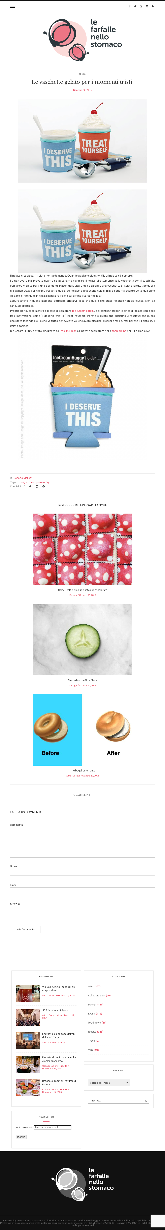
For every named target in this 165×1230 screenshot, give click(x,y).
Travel (91, 1040)
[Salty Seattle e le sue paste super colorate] (82, 550)
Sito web (15, 903)
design (23, 482)
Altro (68, 775)
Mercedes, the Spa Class (82, 680)
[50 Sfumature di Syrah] (28, 1017)
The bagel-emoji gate (82, 770)
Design (82, 74)
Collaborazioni (50, 1066)
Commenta (16, 824)
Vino (51, 995)
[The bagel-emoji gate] (82, 731)
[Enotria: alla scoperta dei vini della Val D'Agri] (28, 1040)
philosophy (42, 482)
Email (13, 885)
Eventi (52, 1015)
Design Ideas (68, 330)
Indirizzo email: (25, 1127)
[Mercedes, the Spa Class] (82, 640)
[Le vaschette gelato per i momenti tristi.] (82, 143)
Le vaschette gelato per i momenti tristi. (82, 82)
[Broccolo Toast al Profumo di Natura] (28, 1087)
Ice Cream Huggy (83, 310)
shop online (119, 330)
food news (94, 1022)
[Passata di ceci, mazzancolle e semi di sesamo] (28, 1064)
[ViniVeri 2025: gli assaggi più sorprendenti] (28, 993)
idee (31, 482)
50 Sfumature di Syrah (55, 1010)
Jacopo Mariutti (23, 477)
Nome (13, 866)
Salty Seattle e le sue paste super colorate (82, 590)
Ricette (63, 1066)
